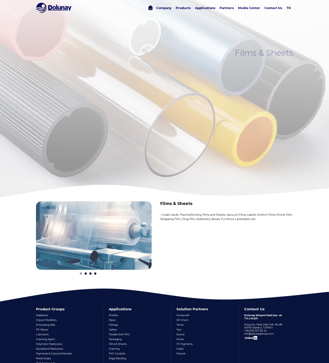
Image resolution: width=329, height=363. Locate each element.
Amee (180, 339)
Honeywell (182, 315)
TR (288, 8)
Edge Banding (117, 358)
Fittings (113, 324)
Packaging (115, 339)
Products (183, 8)
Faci (178, 329)
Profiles (113, 315)
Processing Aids (45, 324)
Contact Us (273, 8)
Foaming (114, 348)
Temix (180, 324)
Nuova (180, 334)
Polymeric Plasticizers (49, 344)
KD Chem (182, 320)
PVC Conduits (117, 353)
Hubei (180, 348)
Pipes (112, 320)
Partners (227, 8)
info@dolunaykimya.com (259, 333)
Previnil (180, 353)
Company (164, 8)
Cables (113, 329)
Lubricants (42, 334)
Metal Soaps (43, 358)
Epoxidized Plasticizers (49, 348)
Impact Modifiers (46, 320)
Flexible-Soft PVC (119, 334)
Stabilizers (42, 315)
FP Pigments (184, 344)
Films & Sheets (118, 344)
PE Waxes (42, 329)
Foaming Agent (45, 339)
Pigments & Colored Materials (54, 353)
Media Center (249, 8)
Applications (205, 8)
